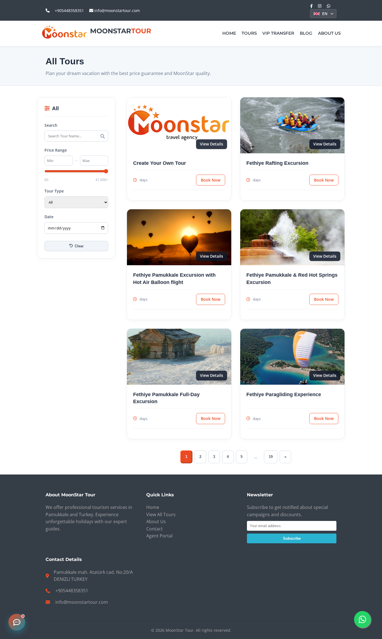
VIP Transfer (278, 33)
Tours (249, 33)
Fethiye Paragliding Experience (283, 394)
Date (48, 216)
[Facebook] (311, 6)
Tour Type (54, 191)
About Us (329, 33)
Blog (306, 33)
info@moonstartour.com (116, 10)
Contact (154, 529)
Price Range (55, 150)
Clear (79, 246)
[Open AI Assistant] (16, 622)
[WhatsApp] (329, 6)
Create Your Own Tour (159, 163)
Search (50, 125)
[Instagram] (320, 6)
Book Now (210, 180)
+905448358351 (69, 10)
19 (271, 457)
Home (229, 33)
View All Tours (161, 514)
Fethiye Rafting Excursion (277, 163)
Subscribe (292, 538)
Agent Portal (159, 536)
